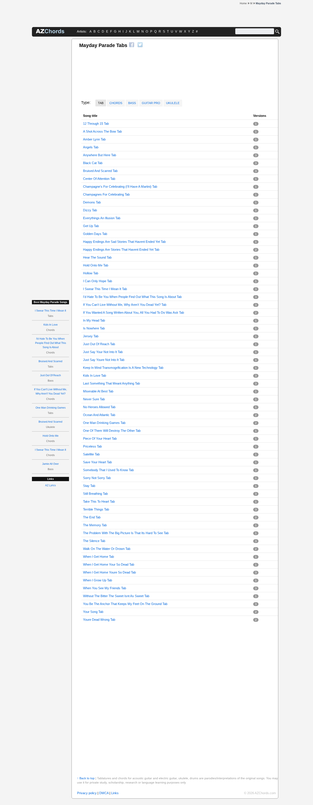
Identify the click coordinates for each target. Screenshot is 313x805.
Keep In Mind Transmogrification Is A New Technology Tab (123, 367)
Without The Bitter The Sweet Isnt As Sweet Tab (116, 596)
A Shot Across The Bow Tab (102, 131)
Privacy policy (87, 793)
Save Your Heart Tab (97, 462)
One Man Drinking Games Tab (104, 423)
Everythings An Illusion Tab (101, 218)
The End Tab (92, 517)
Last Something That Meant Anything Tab (111, 383)
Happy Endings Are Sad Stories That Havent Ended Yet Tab (124, 241)
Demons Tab (92, 202)
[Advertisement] (50, 102)
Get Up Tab (91, 226)
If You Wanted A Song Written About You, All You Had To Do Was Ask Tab (133, 312)
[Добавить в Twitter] (140, 44)
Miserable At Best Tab (98, 391)
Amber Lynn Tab (94, 139)
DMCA (104, 793)
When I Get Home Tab (98, 556)
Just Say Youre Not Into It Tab (103, 360)
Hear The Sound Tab (97, 257)
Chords (115, 103)
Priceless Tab (92, 446)
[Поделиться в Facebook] (131, 44)
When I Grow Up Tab (97, 580)
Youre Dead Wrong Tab (99, 619)
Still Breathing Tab (95, 493)
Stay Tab (89, 486)
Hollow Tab (90, 273)
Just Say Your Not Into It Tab (103, 352)
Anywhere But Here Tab (99, 155)
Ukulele (172, 103)
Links (115, 793)
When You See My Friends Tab (104, 588)
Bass (132, 103)
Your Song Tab (93, 611)
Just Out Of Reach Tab (99, 344)
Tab (100, 103)
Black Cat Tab (92, 163)
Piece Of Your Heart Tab (100, 438)
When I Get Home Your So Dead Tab (108, 564)
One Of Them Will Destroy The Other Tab (112, 430)
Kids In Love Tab (94, 375)
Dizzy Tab (90, 210)
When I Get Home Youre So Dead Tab (109, 572)
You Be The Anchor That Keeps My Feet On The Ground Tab (125, 604)
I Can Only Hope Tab (97, 281)
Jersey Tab (90, 336)
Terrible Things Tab (96, 509)
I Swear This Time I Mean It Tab (105, 289)
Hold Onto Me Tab (95, 265)
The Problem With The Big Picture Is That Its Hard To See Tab (126, 533)
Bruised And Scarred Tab (100, 171)
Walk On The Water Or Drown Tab (106, 548)
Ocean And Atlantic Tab (99, 415)
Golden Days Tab (95, 234)
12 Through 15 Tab (96, 123)
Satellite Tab (91, 454)
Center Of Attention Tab (99, 178)
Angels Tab (90, 147)
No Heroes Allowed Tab (99, 407)
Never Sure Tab (94, 399)
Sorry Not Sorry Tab (97, 478)
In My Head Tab (94, 320)
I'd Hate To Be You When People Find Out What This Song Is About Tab (132, 297)
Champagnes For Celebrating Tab (106, 194)
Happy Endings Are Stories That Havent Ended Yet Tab (121, 249)
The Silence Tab (94, 541)
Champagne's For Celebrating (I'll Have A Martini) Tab (120, 186)
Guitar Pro (151, 103)
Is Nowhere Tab (94, 328)
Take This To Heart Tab (99, 501)
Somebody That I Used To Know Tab (108, 470)
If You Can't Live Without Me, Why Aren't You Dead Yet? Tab (124, 304)
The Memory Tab (95, 525)
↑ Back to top (86, 778)
